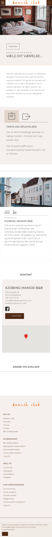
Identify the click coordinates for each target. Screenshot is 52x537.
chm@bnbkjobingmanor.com (18, 300)
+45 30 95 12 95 (12, 298)
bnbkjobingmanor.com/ (15, 303)
